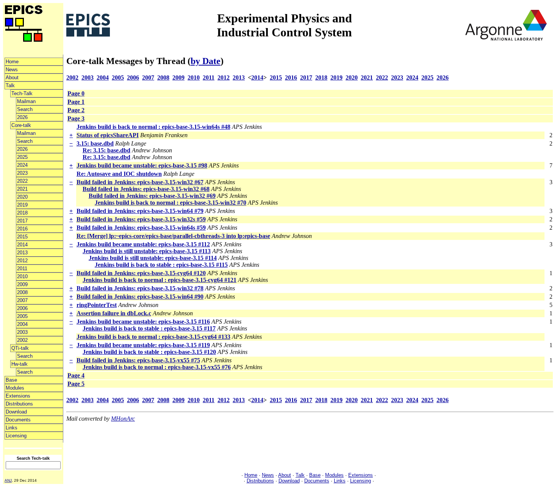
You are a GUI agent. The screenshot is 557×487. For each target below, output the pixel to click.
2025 (22, 157)
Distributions (19, 404)
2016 (22, 229)
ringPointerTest (97, 305)
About (12, 77)
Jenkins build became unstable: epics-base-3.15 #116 (143, 321)
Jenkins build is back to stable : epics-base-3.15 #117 (149, 328)
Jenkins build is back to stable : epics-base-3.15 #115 (161, 265)
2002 (22, 340)
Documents (18, 420)
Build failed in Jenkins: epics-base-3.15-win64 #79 (140, 211)
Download (16, 412)
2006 (22, 308)
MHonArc (123, 418)
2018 (22, 213)
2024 (22, 165)
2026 (22, 117)
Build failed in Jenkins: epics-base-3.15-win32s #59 (141, 219)
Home (12, 61)
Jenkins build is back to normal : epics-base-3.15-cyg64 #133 (153, 337)
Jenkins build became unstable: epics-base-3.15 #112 (143, 244)
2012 (22, 260)
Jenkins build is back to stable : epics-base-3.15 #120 (149, 352)
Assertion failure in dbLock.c (114, 313)
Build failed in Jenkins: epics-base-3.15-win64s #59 (141, 227)
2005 (22, 316)
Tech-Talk (22, 93)
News (12, 69)
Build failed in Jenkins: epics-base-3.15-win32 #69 (152, 196)
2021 (22, 189)
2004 (22, 324)
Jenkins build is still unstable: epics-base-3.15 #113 (147, 251)
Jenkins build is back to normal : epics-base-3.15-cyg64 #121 (159, 280)
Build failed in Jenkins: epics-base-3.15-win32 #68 (146, 189)
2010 (22, 276)
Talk (10, 85)
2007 (22, 300)
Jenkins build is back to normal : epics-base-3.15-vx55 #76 (157, 367)
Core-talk (21, 125)
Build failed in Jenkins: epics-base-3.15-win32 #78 (140, 288)
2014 (22, 244)
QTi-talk (20, 348)
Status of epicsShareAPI (108, 135)
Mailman (26, 101)
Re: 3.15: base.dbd (106, 150)
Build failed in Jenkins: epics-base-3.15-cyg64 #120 (141, 273)
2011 (22, 268)
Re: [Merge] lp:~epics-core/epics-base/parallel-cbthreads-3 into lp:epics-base (173, 236)
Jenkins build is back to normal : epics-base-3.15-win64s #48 (153, 127)
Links (11, 428)
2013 (22, 252)
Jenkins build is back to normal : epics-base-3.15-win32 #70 (170, 202)
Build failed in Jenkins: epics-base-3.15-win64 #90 (140, 296)
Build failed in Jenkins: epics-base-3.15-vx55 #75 (138, 360)
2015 (22, 237)
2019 (22, 205)
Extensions (18, 396)
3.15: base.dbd (95, 143)
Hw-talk (19, 364)
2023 (22, 173)
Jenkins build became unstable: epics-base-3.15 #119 (143, 345)
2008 (22, 292)
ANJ (8, 480)
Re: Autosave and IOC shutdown (119, 174)
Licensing (16, 435)
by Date (206, 61)
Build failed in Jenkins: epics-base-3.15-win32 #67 (140, 182)
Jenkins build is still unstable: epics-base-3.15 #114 (153, 258)
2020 (22, 197)
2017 (22, 221)
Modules (15, 388)
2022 (22, 181)
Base (11, 380)
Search (25, 109)
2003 (22, 332)
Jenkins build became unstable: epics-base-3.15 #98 (142, 165)
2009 (22, 284)
